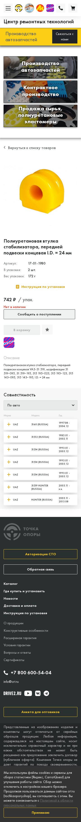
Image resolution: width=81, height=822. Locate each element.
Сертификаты (14, 659)
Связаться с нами (65, 36)
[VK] (37, 693)
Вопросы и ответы (17, 652)
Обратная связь (40, 569)
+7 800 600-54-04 (31, 673)
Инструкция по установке (25, 613)
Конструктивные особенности (26, 630)
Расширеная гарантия (20, 637)
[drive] (12, 693)
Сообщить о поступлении (39, 314)
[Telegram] (46, 693)
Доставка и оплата (20, 605)
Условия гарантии (17, 645)
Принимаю (41, 812)
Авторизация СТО (40, 554)
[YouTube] (28, 693)
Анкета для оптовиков (40, 711)
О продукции (13, 623)
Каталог (11, 583)
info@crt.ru (11, 681)
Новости (11, 598)
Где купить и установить (24, 591)
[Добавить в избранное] (47, 329)
